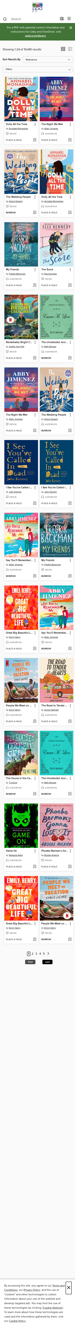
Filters (9, 69)
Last (47, 962)
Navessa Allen (16, 855)
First (30, 962)
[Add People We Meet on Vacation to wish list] (34, 721)
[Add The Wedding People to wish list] (34, 213)
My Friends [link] (12, 269)
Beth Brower (50, 346)
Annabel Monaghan (18, 128)
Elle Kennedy (50, 274)
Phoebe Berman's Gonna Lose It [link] (55, 851)
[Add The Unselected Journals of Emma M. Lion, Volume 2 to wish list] (70, 794)
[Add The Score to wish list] (70, 285)
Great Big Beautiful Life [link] (19, 633)
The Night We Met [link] (52, 124)
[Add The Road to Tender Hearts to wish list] (70, 721)
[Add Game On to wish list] (34, 867)
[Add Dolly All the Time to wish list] (34, 140)
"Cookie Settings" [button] (52, 1308)
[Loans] (62, 19)
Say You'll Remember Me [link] (19, 560)
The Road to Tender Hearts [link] (55, 705)
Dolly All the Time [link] (16, 124)
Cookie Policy (17, 1321)
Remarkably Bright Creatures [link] (19, 342)
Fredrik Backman (17, 274)
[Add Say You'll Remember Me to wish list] (34, 576)
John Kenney (15, 492)
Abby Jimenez (51, 128)
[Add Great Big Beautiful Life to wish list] (34, 649)
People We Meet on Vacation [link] (19, 705)
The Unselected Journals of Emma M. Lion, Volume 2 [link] (55, 778)
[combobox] (30, 19)
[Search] (5, 19)
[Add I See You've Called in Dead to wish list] (34, 503)
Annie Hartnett (51, 710)
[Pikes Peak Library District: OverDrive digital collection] (37, 7)
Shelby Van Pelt (16, 346)
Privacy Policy (32, 1290)
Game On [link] (11, 851)
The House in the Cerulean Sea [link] (19, 778)
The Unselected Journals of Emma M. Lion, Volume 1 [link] (55, 342)
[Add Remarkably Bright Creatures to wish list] (34, 358)
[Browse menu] (69, 18)
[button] (63, 50)
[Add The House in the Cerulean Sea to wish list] (34, 794)
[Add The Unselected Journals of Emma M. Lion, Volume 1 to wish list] (70, 358)
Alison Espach (15, 201)
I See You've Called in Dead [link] (19, 487)
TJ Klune (13, 782)
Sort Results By (12, 59)
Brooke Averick (51, 855)
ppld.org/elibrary (35, 36)
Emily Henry (14, 637)
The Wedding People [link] (18, 197)
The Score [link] (47, 269)
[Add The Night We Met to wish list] (70, 140)
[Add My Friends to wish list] (34, 285)
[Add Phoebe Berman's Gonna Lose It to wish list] (70, 867)
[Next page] (48, 954)
